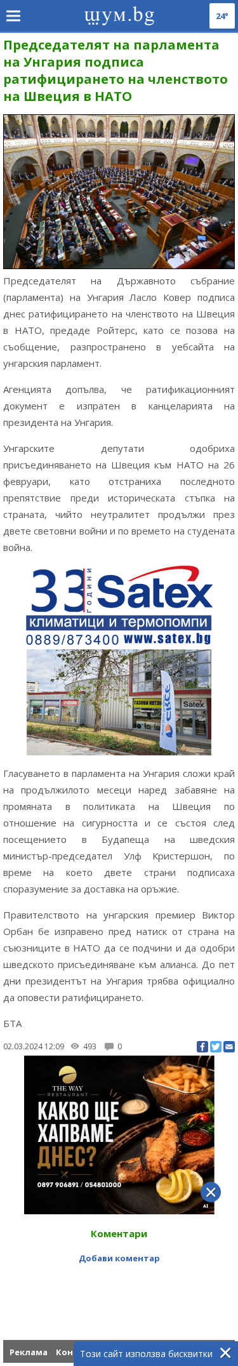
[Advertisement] (119, 1284)
